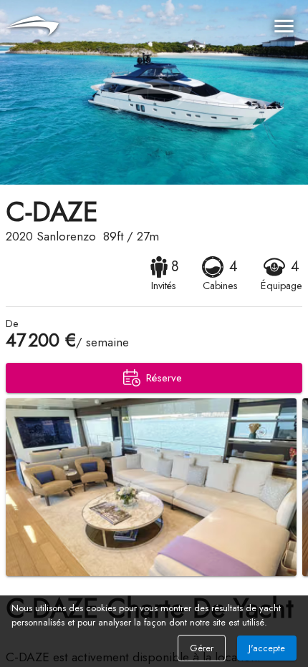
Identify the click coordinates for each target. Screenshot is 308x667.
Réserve (164, 378)
